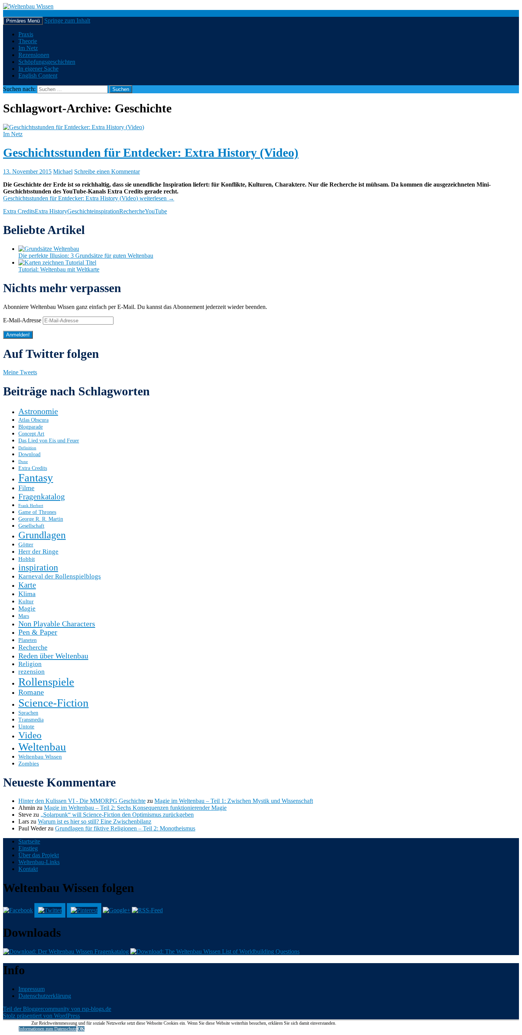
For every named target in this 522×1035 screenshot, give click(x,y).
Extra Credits (19, 211)
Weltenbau (42, 747)
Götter (25, 544)
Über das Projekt (38, 855)
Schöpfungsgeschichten (46, 61)
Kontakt (28, 869)
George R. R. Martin (40, 519)
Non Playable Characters (56, 623)
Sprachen (28, 713)
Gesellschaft (31, 526)
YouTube (156, 211)
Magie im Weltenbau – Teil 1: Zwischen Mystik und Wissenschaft (233, 801)
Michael (63, 171)
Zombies (28, 763)
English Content (37, 75)
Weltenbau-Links (39, 862)
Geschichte (80, 211)
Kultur (26, 601)
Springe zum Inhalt (67, 20)
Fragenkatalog (41, 496)
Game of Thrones (37, 512)
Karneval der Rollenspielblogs (59, 576)
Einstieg (28, 848)
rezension (31, 671)
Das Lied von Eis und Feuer (48, 441)
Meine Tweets (20, 372)
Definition (27, 448)
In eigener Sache (38, 68)
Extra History (51, 211)
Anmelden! (18, 335)
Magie (27, 608)
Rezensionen (33, 55)
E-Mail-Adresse (23, 320)
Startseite (29, 841)
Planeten (27, 640)
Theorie (27, 41)
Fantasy (35, 477)
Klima (27, 594)
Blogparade (30, 427)
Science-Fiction (53, 703)
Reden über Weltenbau (53, 656)
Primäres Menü (23, 21)
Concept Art (31, 434)
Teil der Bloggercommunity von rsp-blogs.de (57, 1009)
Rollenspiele (46, 682)
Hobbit (26, 559)
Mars (23, 616)
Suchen (12, 13)
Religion (30, 664)
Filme (26, 488)
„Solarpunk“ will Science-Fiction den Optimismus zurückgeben (117, 814)
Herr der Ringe (38, 551)
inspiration (106, 211)
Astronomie (38, 411)
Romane (31, 692)
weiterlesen (88, 198)
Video (30, 735)
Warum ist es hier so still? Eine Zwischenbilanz (94, 821)
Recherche (132, 211)
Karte (27, 585)
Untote (26, 726)
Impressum (31, 989)
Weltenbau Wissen (40, 756)
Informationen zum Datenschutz (47, 1029)
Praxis (25, 34)
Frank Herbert (30, 506)
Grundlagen (42, 535)
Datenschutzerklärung (44, 996)
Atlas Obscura (33, 420)
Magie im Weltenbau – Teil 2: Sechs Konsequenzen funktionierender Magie (135, 807)
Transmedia (31, 720)
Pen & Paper (37, 632)
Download (29, 454)
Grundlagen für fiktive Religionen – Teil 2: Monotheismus (125, 828)
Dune (23, 462)
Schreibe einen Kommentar (107, 171)
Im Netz (28, 48)
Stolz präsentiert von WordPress (41, 1015)
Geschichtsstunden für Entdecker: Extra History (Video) (150, 152)
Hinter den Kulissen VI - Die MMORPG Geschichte (82, 801)
